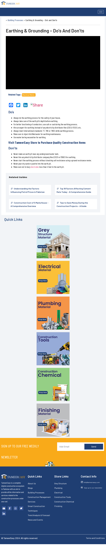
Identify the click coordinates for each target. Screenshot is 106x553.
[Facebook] (10, 508)
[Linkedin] (4, 513)
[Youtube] (4, 508)
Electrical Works (29, 95)
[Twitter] (21, 508)
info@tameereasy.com (92, 482)
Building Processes (15, 20)
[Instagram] (15, 508)
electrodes (35, 167)
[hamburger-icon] (101, 12)
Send (93, 446)
